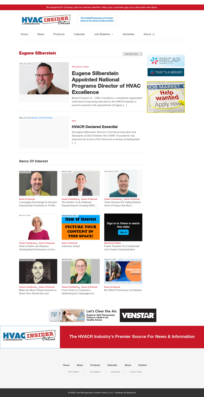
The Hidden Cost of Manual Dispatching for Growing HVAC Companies (78, 204)
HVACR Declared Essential (95, 127)
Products (59, 34)
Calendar (79, 34)
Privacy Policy (136, 372)
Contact (142, 365)
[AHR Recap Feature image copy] (166, 65)
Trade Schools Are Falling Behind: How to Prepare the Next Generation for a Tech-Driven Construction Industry (122, 204)
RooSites (131, 393)
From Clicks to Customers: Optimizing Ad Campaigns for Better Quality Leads (78, 292)
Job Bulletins (102, 34)
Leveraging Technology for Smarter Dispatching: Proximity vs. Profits (38, 204)
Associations (77, 67)
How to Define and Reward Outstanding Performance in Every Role (38, 248)
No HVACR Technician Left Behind (123, 290)
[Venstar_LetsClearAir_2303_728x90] (102, 315)
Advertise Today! (71, 246)
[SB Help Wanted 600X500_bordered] (166, 96)
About (147, 34)
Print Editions (73, 372)
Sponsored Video (112, 243)
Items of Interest (27, 199)
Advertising (115, 372)
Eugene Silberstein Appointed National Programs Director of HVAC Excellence (106, 82)
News (40, 34)
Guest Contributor (70, 199)
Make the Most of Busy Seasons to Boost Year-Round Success (37, 292)
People (86, 67)
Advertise (128, 34)
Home (24, 34)
